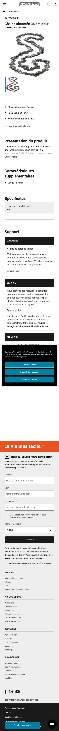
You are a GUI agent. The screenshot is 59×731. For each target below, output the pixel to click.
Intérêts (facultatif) (13, 524)
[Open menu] (4, 4)
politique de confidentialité (33, 551)
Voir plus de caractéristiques (17, 126)
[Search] (48, 4)
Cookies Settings (29, 364)
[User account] (55, 4)
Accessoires (13, 11)
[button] (5, 692)
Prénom (8, 475)
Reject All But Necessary (30, 372)
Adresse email (11, 501)
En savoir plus (11, 157)
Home (3, 11)
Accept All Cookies (29, 379)
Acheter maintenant (22, 725)
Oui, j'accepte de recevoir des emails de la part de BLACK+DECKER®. (28, 516)
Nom (7, 488)
